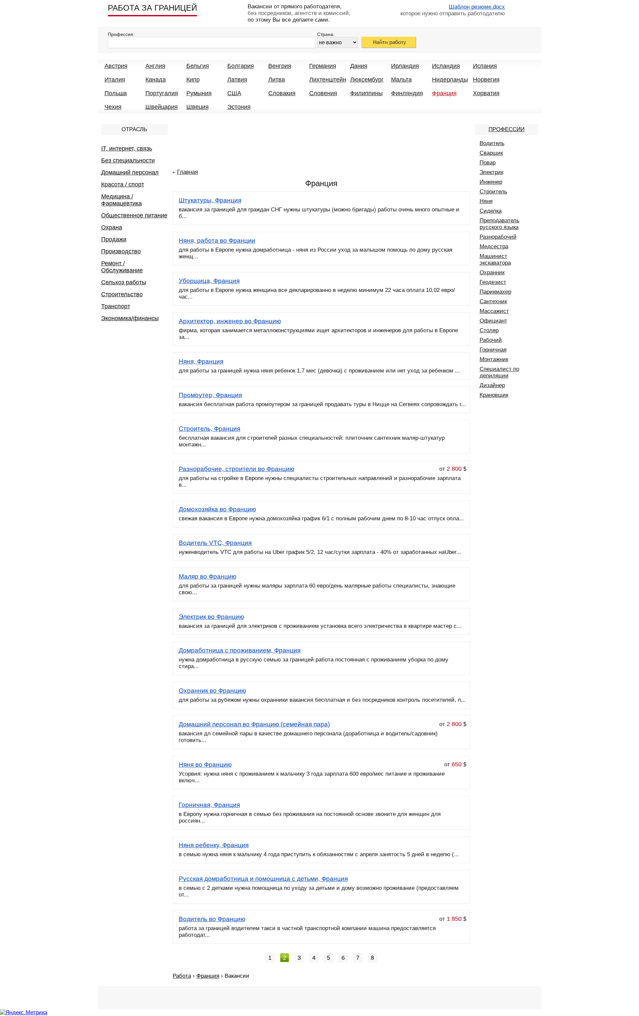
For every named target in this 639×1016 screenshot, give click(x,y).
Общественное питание (134, 215)
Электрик (491, 172)
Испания (485, 66)
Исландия (446, 66)
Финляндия (407, 93)
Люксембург (367, 79)
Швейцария (161, 107)
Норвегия (486, 79)
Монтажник (494, 359)
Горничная (493, 350)
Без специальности (128, 160)
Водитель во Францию (212, 918)
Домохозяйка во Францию (217, 509)
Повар (488, 162)
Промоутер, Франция (210, 394)
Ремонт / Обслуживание (122, 267)
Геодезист (493, 282)
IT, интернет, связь (126, 148)
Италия (115, 79)
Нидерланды (450, 79)
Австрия (116, 66)
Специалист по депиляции (499, 372)
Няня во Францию (205, 764)
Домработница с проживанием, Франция (240, 650)
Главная (187, 172)
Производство (121, 251)
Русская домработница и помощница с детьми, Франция (263, 878)
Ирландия (405, 66)
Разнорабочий (498, 237)
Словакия (282, 93)
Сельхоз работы (123, 282)
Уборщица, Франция (209, 280)
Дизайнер (492, 385)
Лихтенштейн (327, 79)
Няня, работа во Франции (217, 240)
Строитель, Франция (209, 428)
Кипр (193, 79)
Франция (444, 93)
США (234, 93)
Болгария (240, 66)
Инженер (491, 182)
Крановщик (494, 395)
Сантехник (493, 301)
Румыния (199, 93)
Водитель (492, 143)
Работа (182, 976)
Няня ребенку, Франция (214, 845)
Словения (323, 93)
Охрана (111, 227)
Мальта (401, 79)
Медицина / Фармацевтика (121, 200)
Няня (486, 201)
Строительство (122, 294)
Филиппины (366, 93)
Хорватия (486, 93)
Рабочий (491, 340)
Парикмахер (495, 292)
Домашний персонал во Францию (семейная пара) (254, 724)
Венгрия (279, 66)
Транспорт (115, 306)
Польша (116, 93)
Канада (155, 79)
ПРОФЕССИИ (507, 129)
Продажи (113, 239)
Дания (358, 66)
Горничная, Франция (209, 804)
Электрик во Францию (211, 616)
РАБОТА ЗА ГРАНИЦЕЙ (152, 7)
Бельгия (197, 66)
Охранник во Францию (212, 690)
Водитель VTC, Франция (215, 542)
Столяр (489, 330)
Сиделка (491, 211)
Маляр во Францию (207, 576)
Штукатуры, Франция (210, 200)
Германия (322, 66)
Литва (276, 79)
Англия (155, 66)
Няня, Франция (201, 361)
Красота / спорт (122, 184)
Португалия (161, 93)
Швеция (197, 107)
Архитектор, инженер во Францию (230, 321)
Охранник (492, 272)
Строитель (493, 191)
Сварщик (491, 153)
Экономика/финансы (130, 318)
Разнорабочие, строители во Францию (236, 468)
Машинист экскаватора (495, 259)
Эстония (239, 107)
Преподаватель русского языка (500, 223)
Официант (493, 321)
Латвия (237, 79)
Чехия (113, 107)
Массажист (494, 311)
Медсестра (494, 246)
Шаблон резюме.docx (477, 7)
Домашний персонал (130, 172)
